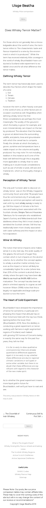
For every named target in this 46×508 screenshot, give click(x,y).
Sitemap (23, 477)
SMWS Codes (23, 471)
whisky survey (26, 203)
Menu (23, 19)
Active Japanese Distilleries (23, 458)
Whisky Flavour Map (23, 474)
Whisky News (28, 396)
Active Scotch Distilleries (23, 455)
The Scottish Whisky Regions (23, 452)
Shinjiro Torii (23, 212)
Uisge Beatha (23, 6)
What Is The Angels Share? (23, 443)
